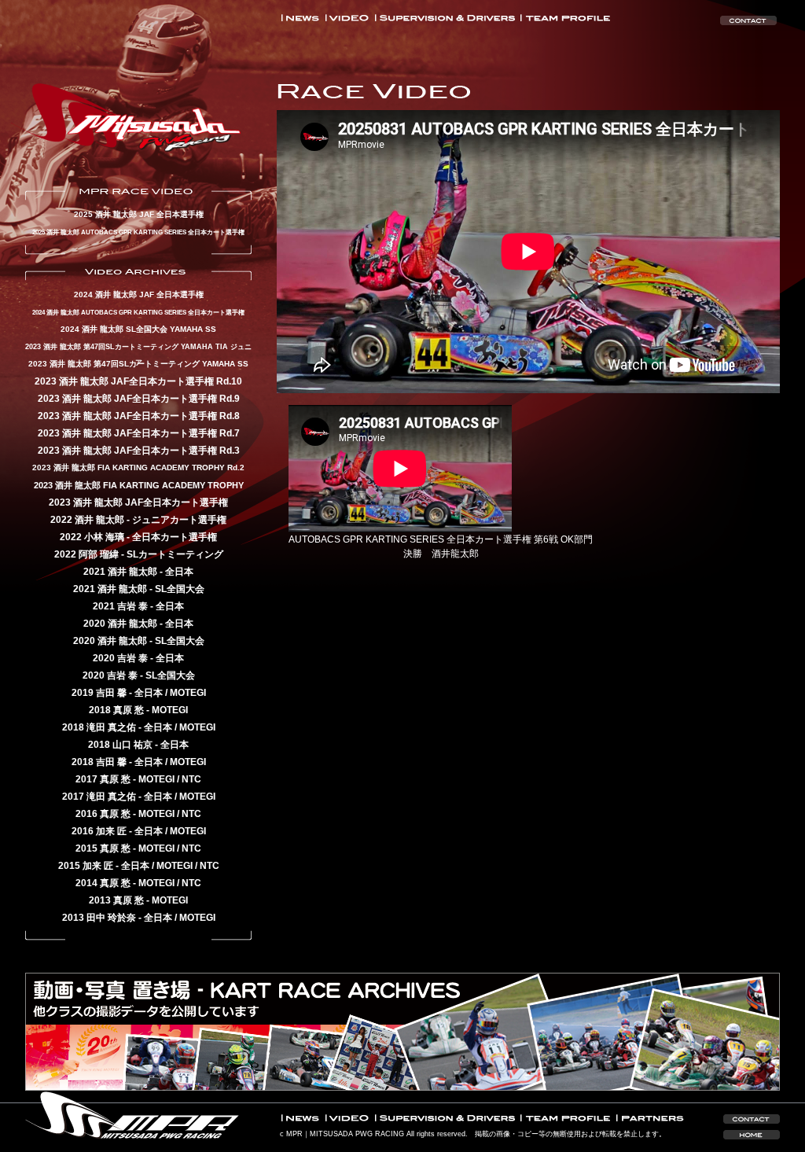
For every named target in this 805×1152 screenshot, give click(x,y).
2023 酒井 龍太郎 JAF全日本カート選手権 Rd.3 (139, 450)
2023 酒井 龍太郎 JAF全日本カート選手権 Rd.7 (139, 433)
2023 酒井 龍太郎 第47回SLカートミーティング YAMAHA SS (138, 363)
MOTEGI (188, 692)
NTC (191, 779)
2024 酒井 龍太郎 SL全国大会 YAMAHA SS (138, 329)
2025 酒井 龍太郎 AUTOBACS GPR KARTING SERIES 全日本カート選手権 (138, 232)
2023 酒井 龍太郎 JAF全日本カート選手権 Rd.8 (139, 415)
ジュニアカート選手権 (179, 519)
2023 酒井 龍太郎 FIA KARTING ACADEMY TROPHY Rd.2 (138, 467)
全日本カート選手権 (174, 537)
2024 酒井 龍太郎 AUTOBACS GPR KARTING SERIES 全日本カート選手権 (138, 312)
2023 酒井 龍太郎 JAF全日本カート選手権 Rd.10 (138, 381)
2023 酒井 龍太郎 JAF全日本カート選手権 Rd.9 (139, 398)
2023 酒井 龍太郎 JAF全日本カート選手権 (138, 502)
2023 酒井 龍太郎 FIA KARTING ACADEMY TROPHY (139, 485)
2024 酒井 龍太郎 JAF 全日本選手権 (139, 294)
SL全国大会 (179, 588)
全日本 (179, 571)
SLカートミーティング (175, 554)
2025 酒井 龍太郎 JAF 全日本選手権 (139, 214)
